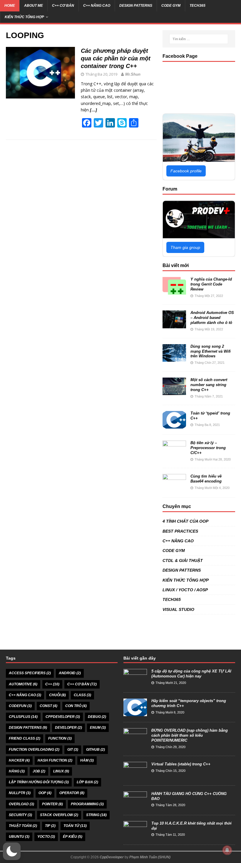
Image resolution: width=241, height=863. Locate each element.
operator (71, 793)
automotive (23, 684)
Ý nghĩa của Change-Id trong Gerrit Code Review (211, 284)
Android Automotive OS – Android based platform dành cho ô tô (212, 317)
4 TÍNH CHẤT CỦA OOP (185, 521)
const (48, 706)
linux (61, 771)
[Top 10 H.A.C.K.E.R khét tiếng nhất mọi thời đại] (135, 835)
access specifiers (30, 673)
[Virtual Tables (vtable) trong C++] (135, 776)
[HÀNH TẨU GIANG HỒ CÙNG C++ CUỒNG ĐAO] (135, 805)
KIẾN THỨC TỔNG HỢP (24, 17)
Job (39, 771)
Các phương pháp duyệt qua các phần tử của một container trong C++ (115, 58)
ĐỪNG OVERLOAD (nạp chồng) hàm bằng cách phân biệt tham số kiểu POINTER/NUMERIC (189, 735)
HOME (9, 6)
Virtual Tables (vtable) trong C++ (180, 764)
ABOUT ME (33, 6)
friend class (24, 738)
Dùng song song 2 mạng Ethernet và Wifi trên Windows (210, 351)
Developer (68, 728)
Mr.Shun (132, 74)
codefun (20, 706)
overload (21, 804)
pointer (52, 804)
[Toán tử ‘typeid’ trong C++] (174, 425)
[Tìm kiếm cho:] (198, 39)
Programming (87, 804)
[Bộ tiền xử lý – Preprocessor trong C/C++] (174, 455)
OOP (45, 793)
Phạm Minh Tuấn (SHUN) (149, 857)
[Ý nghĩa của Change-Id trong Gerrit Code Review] (174, 291)
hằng (17, 771)
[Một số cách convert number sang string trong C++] (174, 392)
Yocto (46, 837)
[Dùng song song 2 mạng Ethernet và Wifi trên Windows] (174, 358)
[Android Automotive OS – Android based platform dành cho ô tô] (174, 324)
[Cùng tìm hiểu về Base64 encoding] (174, 488)
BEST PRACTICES (180, 531)
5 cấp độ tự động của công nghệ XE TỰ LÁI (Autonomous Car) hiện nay (191, 673)
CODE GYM (170, 6)
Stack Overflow (59, 815)
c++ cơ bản (82, 684)
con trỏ (76, 706)
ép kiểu (72, 837)
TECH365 (197, 6)
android (70, 673)
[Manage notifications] (227, 850)
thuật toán (23, 826)
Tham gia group (185, 247)
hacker (19, 760)
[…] (93, 110)
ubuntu (19, 837)
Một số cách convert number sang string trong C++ (208, 385)
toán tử (75, 826)
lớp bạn (87, 782)
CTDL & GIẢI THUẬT (183, 560)
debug (97, 717)
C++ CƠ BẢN (63, 6)
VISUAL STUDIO (178, 609)
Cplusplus (23, 717)
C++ (52, 684)
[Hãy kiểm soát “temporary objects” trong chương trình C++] (135, 713)
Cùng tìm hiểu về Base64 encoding (206, 478)
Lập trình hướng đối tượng (39, 782)
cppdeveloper (63, 717)
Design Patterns (28, 728)
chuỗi (57, 695)
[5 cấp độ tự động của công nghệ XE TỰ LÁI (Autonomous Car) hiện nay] (135, 683)
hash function (55, 760)
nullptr (20, 793)
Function (60, 738)
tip (50, 826)
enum (98, 728)
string (96, 815)
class (82, 695)
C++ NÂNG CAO (96, 6)
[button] (12, 851)
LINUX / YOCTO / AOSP (185, 589)
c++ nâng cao (25, 695)
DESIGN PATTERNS (135, 6)
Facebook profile (186, 171)
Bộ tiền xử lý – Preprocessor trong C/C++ (208, 448)
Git (72, 750)
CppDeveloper (112, 857)
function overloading (34, 750)
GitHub (95, 750)
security (20, 815)
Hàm (87, 760)
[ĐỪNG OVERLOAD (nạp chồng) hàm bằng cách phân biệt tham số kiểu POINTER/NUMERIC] (135, 742)
